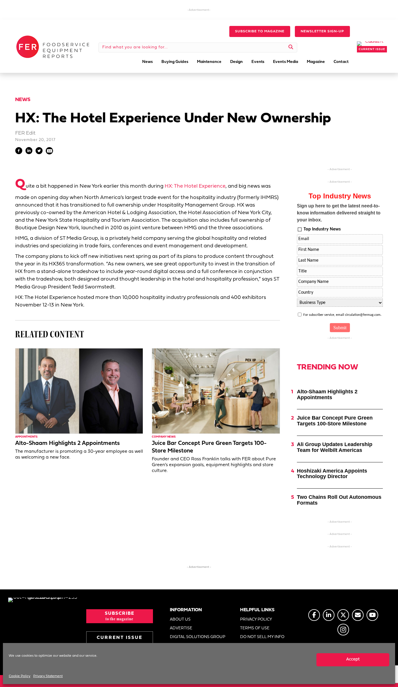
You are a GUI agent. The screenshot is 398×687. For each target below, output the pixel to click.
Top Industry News (322, 229)
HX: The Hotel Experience (195, 186)
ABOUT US (180, 619)
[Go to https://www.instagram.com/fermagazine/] (343, 629)
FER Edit (25, 133)
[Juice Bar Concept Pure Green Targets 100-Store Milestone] (215, 391)
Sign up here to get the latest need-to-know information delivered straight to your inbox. (339, 212)
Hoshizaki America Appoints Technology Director (332, 474)
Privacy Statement (48, 676)
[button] (259, 31)
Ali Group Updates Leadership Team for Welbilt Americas (334, 447)
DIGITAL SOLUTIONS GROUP (197, 637)
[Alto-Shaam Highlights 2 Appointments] (79, 391)
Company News (164, 436)
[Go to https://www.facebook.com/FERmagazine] (314, 615)
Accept (353, 659)
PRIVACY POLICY (256, 619)
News (22, 100)
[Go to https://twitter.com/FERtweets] (343, 615)
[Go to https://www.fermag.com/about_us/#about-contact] (358, 615)
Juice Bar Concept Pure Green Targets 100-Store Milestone (335, 421)
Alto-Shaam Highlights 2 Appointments (67, 443)
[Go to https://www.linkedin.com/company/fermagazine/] (328, 615)
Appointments (26, 436)
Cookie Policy (19, 676)
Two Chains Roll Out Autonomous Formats (339, 500)
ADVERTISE (181, 628)
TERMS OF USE (255, 628)
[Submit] (291, 47)
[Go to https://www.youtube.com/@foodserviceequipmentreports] (372, 615)
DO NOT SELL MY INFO (262, 637)
